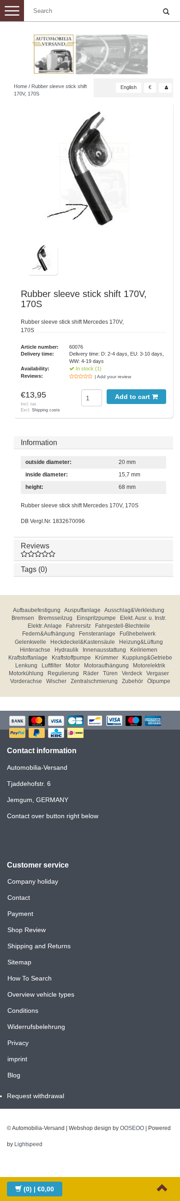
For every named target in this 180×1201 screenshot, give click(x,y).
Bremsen (23, 618)
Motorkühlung (26, 673)
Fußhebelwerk (138, 633)
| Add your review (113, 376)
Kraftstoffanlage (28, 657)
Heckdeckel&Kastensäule (82, 642)
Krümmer (106, 657)
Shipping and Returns (39, 946)
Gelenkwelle (30, 642)
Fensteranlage (97, 633)
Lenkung (26, 665)
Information (39, 442)
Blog (13, 1075)
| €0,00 (39, 1189)
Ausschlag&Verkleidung (134, 610)
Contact (18, 897)
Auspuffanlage (82, 610)
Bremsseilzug (55, 618)
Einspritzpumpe (96, 618)
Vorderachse (26, 681)
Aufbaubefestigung (36, 610)
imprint (17, 1059)
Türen (110, 673)
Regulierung (63, 673)
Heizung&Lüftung (141, 642)
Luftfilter (51, 665)
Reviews (35, 546)
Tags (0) (34, 569)
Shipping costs (46, 410)
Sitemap (19, 962)
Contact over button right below (52, 816)
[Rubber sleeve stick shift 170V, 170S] (93, 177)
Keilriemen (143, 650)
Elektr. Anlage (45, 626)
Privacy (18, 1042)
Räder (91, 673)
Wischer (56, 681)
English (128, 87)
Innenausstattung (104, 650)
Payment (20, 913)
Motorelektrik (149, 665)
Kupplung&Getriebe (147, 657)
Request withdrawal (35, 1096)
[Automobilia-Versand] (90, 51)
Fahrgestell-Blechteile (122, 626)
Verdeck (132, 673)
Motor (73, 665)
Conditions (22, 1010)
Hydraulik (66, 650)
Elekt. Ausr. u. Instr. (143, 618)
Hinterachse (35, 650)
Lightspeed (28, 1144)
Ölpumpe (158, 681)
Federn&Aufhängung (48, 633)
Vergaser (157, 673)
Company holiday (32, 881)
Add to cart (133, 396)
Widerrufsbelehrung (36, 1026)
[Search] (166, 12)
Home (20, 86)
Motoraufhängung (106, 665)
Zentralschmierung (94, 681)
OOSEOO (132, 1128)
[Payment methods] (90, 727)
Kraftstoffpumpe (71, 657)
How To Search (29, 978)
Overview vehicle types (40, 994)
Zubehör (132, 681)
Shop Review (26, 929)
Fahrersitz (78, 626)
